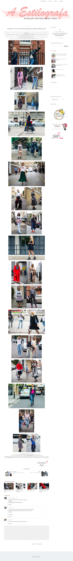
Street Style (26, 26)
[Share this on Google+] (27, 469)
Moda (50, 1)
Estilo (55, 1)
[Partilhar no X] (25, 469)
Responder (9, 504)
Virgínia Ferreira (11, 498)
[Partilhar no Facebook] (24, 469)
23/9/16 (17, 498)
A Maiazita (10, 514)
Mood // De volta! (59, 69)
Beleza (61, 1)
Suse (9, 519)
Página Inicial (43, 1)
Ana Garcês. (38, 556)
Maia (9, 507)
